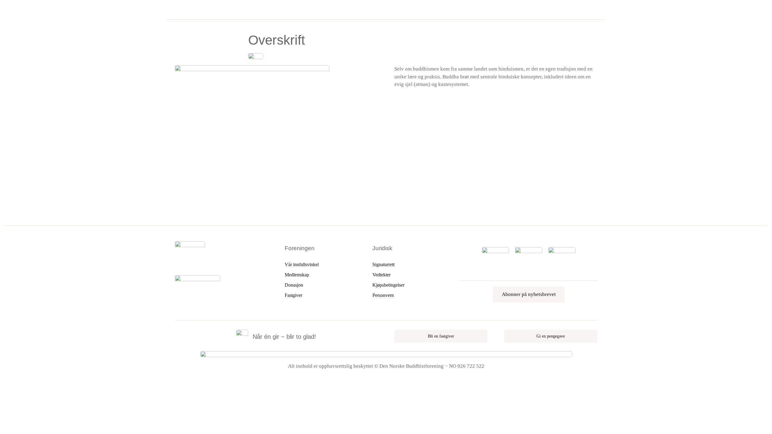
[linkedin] (208, 263)
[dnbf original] (561, 250)
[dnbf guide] (495, 250)
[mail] (218, 263)
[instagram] (187, 263)
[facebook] (177, 263)
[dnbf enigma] (528, 250)
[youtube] (197, 263)
